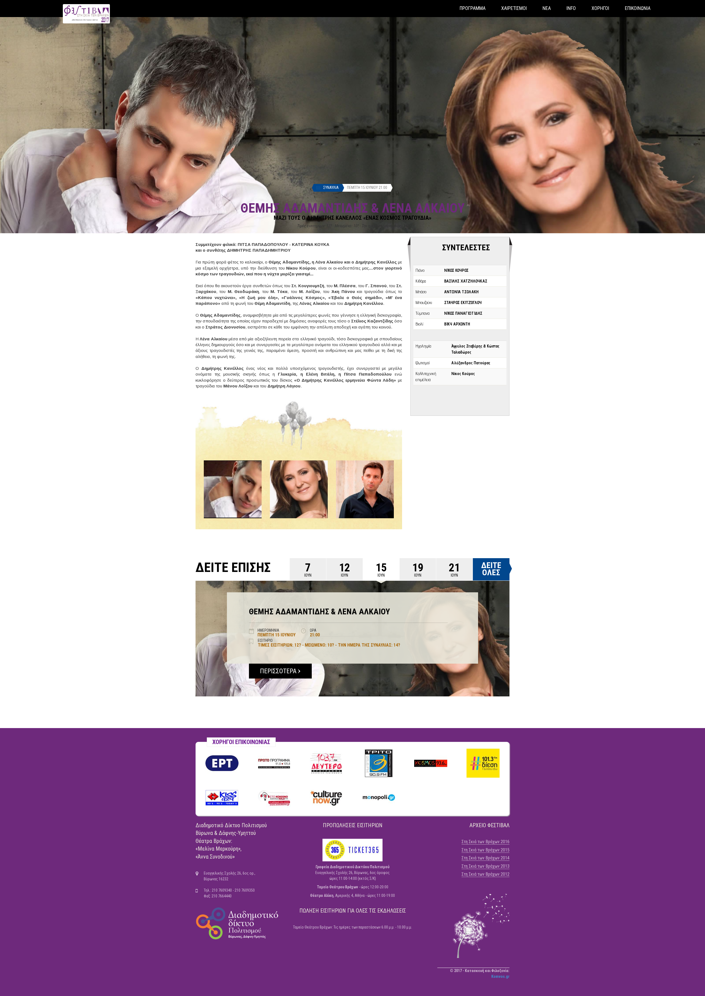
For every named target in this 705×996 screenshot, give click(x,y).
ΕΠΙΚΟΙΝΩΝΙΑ (637, 8)
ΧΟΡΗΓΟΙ (600, 8)
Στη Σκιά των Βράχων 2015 (485, 850)
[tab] (308, 569)
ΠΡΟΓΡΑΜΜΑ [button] (473, 8)
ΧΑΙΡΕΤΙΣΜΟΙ (514, 8)
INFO (571, 8)
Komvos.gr (500, 976)
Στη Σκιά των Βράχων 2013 (485, 866)
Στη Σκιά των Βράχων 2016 (485, 841)
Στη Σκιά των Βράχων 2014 (485, 858)
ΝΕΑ (547, 8)
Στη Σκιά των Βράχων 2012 (485, 874)
